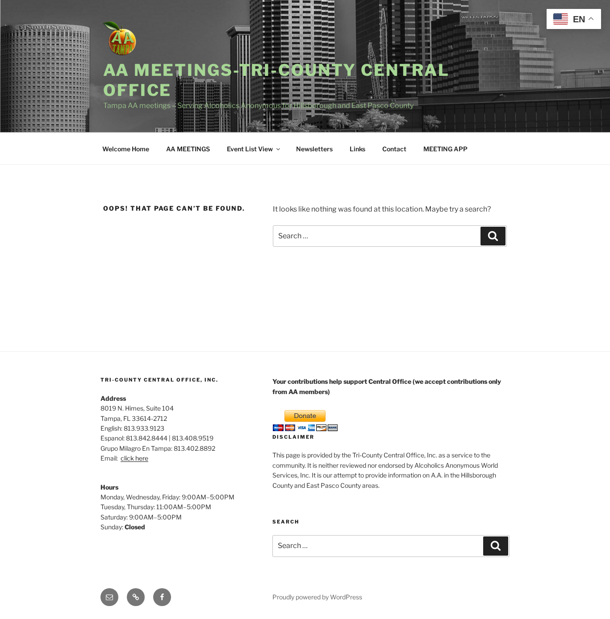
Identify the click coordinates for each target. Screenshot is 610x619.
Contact (394, 149)
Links (357, 149)
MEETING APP (445, 149)
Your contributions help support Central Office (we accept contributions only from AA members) (386, 386)
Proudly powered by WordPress (317, 597)
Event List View (250, 149)
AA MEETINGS (188, 149)
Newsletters (314, 149)
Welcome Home (125, 149)
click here (134, 458)
